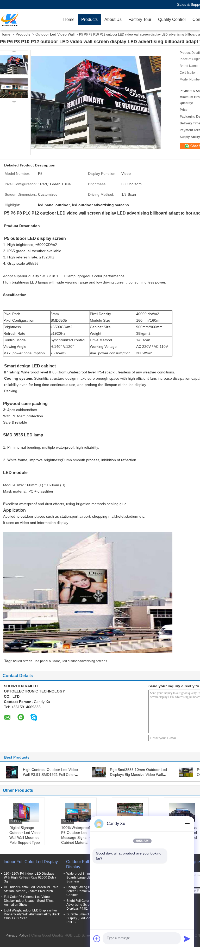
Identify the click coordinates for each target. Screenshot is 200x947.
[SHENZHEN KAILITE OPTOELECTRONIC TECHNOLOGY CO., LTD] (30, 19)
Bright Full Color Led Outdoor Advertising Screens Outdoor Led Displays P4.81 (89, 904)
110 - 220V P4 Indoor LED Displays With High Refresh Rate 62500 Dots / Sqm (30, 877)
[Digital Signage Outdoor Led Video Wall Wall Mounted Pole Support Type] (26, 812)
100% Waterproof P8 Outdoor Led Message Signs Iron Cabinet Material (77, 835)
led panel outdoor (47, 661)
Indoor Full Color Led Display (31, 861)
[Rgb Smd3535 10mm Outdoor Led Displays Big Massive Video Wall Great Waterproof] (99, 772)
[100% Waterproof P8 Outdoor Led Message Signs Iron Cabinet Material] (78, 812)
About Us (113, 19)
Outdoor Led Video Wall (54, 34)
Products (89, 19)
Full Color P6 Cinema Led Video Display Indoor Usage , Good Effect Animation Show (28, 900)
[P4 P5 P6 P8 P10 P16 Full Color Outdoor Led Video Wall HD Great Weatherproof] (186, 772)
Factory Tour (139, 19)
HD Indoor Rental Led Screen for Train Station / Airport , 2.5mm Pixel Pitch (31, 889)
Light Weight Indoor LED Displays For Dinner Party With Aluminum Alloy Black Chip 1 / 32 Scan (32, 914)
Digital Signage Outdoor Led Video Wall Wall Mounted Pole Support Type (25, 835)
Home (68, 19)
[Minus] (187, 824)
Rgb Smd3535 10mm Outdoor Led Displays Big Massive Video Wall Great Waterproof (138, 774)
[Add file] (97, 938)
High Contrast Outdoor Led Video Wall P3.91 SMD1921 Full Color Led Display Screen (50, 774)
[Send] (187, 938)
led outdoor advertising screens (85, 661)
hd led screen (22, 661)
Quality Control (172, 19)
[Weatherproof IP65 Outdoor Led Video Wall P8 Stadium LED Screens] (130, 812)
